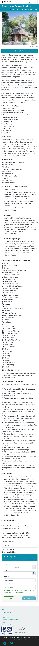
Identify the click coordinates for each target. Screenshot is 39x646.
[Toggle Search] (29, 2)
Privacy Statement (8, 625)
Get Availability (29, 598)
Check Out (7, 570)
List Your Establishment (10, 620)
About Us (5, 609)
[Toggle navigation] (35, 2)
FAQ (3, 622)
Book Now (19, 51)
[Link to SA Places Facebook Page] (4, 644)
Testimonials (6, 612)
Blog (3, 615)
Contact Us (6, 617)
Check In (7, 564)
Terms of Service (19, 639)
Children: (7, 583)
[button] (4, 30)
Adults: (6, 576)
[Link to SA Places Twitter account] (11, 644)
